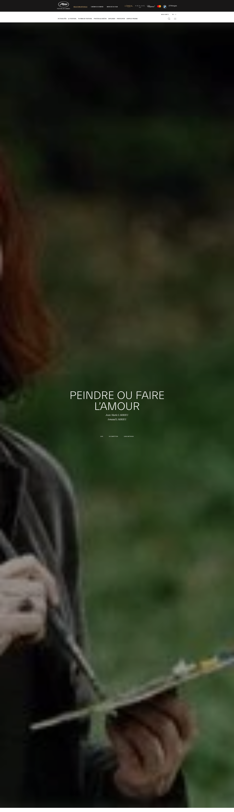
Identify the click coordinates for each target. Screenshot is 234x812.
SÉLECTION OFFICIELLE (80, 7)
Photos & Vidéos (100, 19)
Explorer (111, 19)
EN (175, 14)
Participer (121, 19)
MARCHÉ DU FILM (112, 7)
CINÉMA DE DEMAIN (97, 7)
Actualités (62, 19)
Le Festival (72, 19)
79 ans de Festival (85, 19)
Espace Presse (132, 19)
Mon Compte (165, 14)
